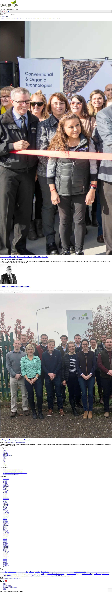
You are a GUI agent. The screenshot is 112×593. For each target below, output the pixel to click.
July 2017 (4, 526)
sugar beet (7, 576)
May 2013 (5, 560)
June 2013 (5, 559)
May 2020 (5, 501)
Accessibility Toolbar (4, 16)
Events (14, 259)
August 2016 (5, 536)
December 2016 (6, 532)
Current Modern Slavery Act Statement (10, 587)
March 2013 (5, 562)
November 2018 (6, 513)
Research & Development (20, 442)
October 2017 (5, 524)
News (8, 259)
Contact (4, 589)
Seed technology (87, 574)
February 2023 (5, 489)
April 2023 (5, 488)
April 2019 (5, 508)
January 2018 (5, 522)
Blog (11, 259)
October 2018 (5, 514)
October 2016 (5, 534)
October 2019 (5, 503)
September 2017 (6, 525)
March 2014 (5, 554)
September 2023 (6, 486)
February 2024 (5, 484)
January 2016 (5, 544)
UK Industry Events (37, 576)
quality (43, 574)
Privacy (4, 583)
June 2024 (5, 481)
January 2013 (5, 564)
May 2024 (5, 482)
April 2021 (5, 495)
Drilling (51, 572)
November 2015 (6, 546)
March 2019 (5, 509)
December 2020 (6, 498)
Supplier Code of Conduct (7, 586)
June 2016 (5, 539)
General (17, 288)
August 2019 (5, 505)
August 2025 (5, 480)
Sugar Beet (9, 288)
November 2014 (6, 552)
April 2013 (5, 561)
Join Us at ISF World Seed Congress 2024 (10, 474)
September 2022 (6, 490)
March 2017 (5, 529)
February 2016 (5, 543)
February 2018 (5, 521)
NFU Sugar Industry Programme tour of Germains (15, 439)
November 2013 (6, 556)
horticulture (88, 572)
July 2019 (4, 506)
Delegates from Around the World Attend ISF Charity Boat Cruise (15, 473)
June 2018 (5, 518)
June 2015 (5, 549)
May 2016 (5, 540)
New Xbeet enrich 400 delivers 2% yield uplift (11, 470)
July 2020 (4, 500)
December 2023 (6, 485)
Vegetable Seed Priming (57, 576)
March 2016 (5, 542)
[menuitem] (2, 11)
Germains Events (80, 572)
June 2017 (5, 527)
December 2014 (6, 551)
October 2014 (5, 553)
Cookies (4, 584)
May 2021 (5, 494)
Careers (4, 588)
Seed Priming (5, 453)
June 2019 (5, 507)
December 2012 (6, 565)
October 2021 (5, 493)
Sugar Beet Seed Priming (16, 575)
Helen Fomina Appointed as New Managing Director (12, 469)
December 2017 (6, 523)
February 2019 (5, 510)
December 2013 (6, 555)
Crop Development (32, 572)
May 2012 (5, 566)
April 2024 (5, 483)
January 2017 (5, 531)
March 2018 (5, 520)
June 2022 (5, 491)
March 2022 (5, 492)
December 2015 (6, 545)
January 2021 (5, 496)
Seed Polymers (5, 454)
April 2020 (5, 502)
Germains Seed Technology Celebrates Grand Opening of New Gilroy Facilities (24, 257)
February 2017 (5, 530)
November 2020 (6, 499)
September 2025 (6, 479)
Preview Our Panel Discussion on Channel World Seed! (13, 472)
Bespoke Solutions (10, 572)
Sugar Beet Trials (25, 575)
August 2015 (5, 548)
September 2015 (6, 547)
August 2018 (5, 516)
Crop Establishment (43, 572)
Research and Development (55, 574)
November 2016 (6, 533)
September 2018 (6, 515)
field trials (72, 572)
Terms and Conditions (7, 585)
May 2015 (5, 550)
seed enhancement (71, 574)
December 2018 (6, 512)
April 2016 (5, 541)
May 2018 (5, 519)
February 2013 (5, 563)
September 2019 (6, 504)
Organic (4, 458)
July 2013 (4, 558)
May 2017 (5, 528)
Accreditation (5, 452)
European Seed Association (60, 572)
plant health (36, 573)
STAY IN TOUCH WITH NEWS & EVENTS (12, 578)
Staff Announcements (7, 461)
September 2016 (6, 535)
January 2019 (5, 511)
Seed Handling (79, 573)
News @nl (5, 464)
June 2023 (5, 487)
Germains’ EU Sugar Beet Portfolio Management (15, 286)
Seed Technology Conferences (101, 574)
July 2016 (4, 538)
